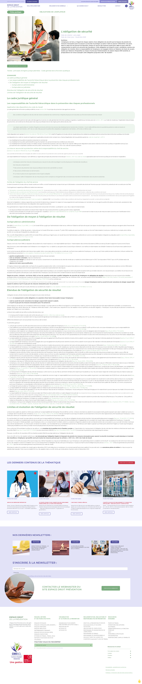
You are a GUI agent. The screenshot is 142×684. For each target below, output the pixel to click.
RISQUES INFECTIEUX (40, 628)
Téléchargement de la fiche (17, 66)
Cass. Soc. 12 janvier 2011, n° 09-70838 (59, 386)
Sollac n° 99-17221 (43, 279)
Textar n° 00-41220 (118, 277)
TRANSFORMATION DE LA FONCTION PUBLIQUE (118, 629)
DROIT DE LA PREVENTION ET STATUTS (94, 623)
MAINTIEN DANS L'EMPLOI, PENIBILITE (119, 637)
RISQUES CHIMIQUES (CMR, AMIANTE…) (45, 625)
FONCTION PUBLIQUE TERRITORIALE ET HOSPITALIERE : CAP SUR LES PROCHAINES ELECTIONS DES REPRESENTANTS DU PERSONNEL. (119, 549)
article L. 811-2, (100, 120)
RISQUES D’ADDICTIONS (41, 634)
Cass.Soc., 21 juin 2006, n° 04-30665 (45, 336)
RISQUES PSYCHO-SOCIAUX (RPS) (43, 632)
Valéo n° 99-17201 (107, 277)
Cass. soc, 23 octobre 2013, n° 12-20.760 (63, 400)
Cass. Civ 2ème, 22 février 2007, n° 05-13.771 (94, 350)
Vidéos (109, 657)
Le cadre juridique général (17, 78)
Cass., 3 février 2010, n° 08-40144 (67, 359)
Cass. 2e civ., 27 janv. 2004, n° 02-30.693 (46, 413)
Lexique (110, 653)
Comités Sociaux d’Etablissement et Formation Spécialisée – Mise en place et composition (117, 503)
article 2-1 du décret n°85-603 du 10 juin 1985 (21, 150)
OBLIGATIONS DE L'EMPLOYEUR (52, 12)
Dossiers (110, 655)
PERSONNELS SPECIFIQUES (116, 634)
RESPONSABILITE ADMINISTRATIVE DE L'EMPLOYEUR (94, 631)
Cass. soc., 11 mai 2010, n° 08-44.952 (26, 368)
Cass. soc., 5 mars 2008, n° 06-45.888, (71, 356)
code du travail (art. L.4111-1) (97, 137)
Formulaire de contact (113, 651)
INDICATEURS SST (64, 626)
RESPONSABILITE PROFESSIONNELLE (94, 635)
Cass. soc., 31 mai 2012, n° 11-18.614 (123, 418)
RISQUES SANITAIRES (40, 626)
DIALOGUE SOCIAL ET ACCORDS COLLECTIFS (92, 625)
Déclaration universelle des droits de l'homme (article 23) (26, 190)
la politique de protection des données (39, 576)
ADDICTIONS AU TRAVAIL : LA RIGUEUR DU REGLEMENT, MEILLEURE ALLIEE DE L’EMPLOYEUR (40, 548)
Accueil (8, 9)
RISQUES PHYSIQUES (40, 623)
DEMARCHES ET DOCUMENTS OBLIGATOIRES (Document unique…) (68, 623)
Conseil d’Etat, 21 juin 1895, (23, 225)
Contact (117, 6)
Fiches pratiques (14, 9)
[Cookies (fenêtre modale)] (139, 681)
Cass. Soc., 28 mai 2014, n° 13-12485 (81, 386)
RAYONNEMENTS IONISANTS (42, 630)
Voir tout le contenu (126, 462)
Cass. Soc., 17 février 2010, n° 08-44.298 (107, 364)
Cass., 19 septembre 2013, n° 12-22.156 (59, 398)
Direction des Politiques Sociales (108, 1)
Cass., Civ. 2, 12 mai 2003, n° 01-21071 (75, 325)
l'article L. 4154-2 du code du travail (53, 315)
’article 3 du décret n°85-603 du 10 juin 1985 (38, 134)
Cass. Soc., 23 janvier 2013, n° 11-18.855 (117, 402)
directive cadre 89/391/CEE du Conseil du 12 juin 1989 (66, 211)
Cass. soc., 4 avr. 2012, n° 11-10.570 (24, 391)
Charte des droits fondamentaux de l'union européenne (26, 199)
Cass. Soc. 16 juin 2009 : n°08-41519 (82, 361)
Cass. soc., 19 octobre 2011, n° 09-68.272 (75, 387)
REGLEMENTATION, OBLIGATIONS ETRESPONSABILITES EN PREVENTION (94, 617)
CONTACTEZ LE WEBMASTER (111, 588)
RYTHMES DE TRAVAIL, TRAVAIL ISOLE (44, 636)
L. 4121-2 (11, 444)
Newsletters (102, 6)
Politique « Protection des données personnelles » (119, 672)
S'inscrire (16, 572)
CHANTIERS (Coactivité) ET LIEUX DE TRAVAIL (95, 639)
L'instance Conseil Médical (79, 502)
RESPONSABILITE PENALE (90, 633)
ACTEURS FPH (63, 630)
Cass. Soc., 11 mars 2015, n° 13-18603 (60, 403)
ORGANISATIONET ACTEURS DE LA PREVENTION (69, 617)
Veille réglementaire (33, 6)
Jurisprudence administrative (23, 85)
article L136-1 (43, 109)
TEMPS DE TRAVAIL (113, 623)
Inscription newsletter (32, 1)
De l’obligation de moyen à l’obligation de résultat (28, 82)
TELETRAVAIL (111, 626)
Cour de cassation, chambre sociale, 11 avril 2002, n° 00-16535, (70, 286)
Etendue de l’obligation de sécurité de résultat (25, 90)
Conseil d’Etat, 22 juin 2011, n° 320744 (71, 384)
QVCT (109, 632)
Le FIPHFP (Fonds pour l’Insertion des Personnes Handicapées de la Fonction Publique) (53, 503)
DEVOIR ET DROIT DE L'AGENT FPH (93, 637)
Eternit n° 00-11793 (18, 279)
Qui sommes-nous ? (82, 6)
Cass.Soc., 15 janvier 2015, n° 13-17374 (38, 403)
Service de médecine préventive (16, 502)
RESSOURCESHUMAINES (112, 617)
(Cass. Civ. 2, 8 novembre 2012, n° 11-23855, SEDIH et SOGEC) (60, 395)
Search (126, 6)
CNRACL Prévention (122, 1)
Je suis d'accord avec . (50, 648)
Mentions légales (110, 670)
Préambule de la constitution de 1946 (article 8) (23, 192)
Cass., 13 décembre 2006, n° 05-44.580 (114, 345)
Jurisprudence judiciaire (21, 87)
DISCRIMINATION (113, 635)
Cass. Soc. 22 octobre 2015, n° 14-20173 (65, 430)
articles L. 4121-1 (108, 442)
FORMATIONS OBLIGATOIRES (116, 625)
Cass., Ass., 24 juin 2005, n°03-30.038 (75, 329)
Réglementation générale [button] (57, 6)
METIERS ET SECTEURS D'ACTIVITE (43, 638)
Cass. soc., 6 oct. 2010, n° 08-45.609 (27, 373)
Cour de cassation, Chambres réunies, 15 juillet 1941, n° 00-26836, (47, 253)
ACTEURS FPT (62, 628)
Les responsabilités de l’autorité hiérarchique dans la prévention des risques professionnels (44, 80)
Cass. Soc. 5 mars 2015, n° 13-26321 (26, 430)
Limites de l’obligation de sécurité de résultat (24, 92)
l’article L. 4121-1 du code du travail (76, 156)
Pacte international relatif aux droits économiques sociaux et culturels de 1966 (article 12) (35, 194)
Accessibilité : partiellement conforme (116, 667)
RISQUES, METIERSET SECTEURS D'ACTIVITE (42, 617)
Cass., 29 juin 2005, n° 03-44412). (114, 331)
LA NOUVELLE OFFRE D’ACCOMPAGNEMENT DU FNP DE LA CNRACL (80, 547)
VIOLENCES (37, 639)
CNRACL (131, 1)
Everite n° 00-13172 (30, 279)
